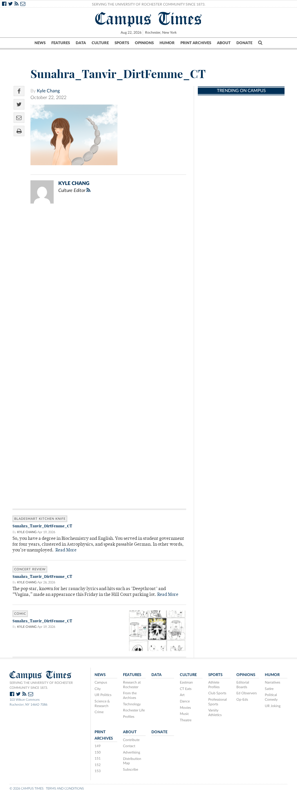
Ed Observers (246, 693)
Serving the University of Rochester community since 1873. (41, 685)
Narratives (272, 682)
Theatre (185, 720)
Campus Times (148, 19)
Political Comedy (271, 697)
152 (98, 765)
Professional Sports (217, 702)
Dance (185, 701)
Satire (269, 689)
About (224, 43)
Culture (100, 43)
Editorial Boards (242, 685)
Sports (122, 43)
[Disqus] (99, 283)
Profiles (128, 716)
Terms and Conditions (65, 788)
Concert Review (30, 569)
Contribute (131, 740)
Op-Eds (242, 699)
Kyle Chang (48, 91)
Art (182, 695)
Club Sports (217, 693)
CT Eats (185, 689)
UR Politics (103, 695)
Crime (99, 712)
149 (98, 746)
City (98, 689)
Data (81, 43)
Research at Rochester (132, 685)
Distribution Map (132, 761)
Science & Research (102, 704)
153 (98, 771)
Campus (101, 682)
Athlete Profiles (214, 685)
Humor (167, 43)
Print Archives (195, 43)
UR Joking (272, 706)
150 (98, 752)
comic (20, 613)
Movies (185, 707)
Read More (66, 550)
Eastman (186, 682)
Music (184, 714)
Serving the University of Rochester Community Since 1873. (148, 4)
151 (98, 758)
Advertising (131, 752)
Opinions (144, 43)
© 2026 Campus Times (27, 788)
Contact (129, 746)
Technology (132, 704)
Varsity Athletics (215, 713)
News (40, 43)
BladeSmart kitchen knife (40, 518)
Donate (244, 43)
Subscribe (130, 769)
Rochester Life (134, 710)
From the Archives (130, 695)
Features (60, 43)
